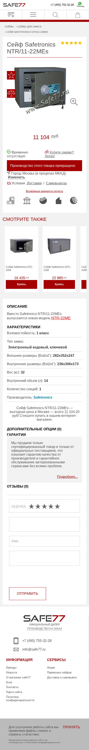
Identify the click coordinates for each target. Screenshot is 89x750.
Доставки (34, 183)
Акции (51, 667)
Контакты (12, 687)
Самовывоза (56, 183)
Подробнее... (67, 477)
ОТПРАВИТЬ (27, 593)
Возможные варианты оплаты (44, 191)
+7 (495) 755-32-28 (62, 4)
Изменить (16, 177)
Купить (21, 284)
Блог (9, 682)
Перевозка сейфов (59, 672)
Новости (11, 672)
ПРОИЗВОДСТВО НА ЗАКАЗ (44, 628)
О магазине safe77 (18, 677)
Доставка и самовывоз (62, 677)
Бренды (11, 667)
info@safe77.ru (34, 649)
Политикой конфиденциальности (43, 742)
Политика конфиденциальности (20, 698)
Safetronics (42, 397)
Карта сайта (14, 692)
